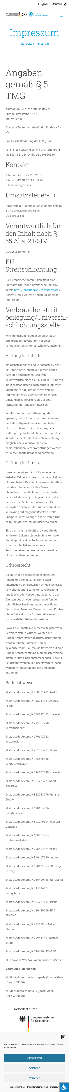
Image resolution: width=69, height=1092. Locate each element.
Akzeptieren (34, 1057)
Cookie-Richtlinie (17, 1086)
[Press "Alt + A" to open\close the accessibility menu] (64, 1087)
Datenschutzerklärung (37, 1086)
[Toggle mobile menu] (61, 15)
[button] (63, 1037)
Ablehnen (34, 1067)
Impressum (55, 1086)
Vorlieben (34, 1078)
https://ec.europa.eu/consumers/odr (36, 290)
